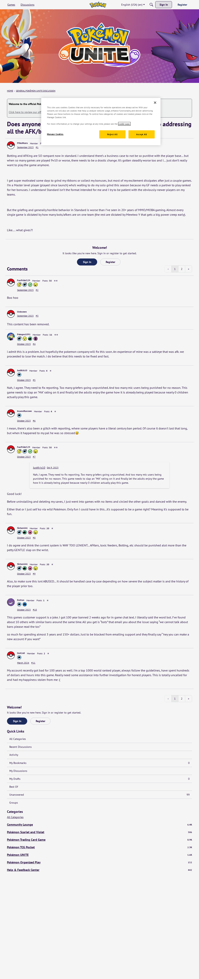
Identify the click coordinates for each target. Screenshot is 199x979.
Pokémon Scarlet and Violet (99, 832)
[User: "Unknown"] (11, 314)
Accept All (141, 134)
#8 (34, 537)
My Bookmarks (99, 763)
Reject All (112, 134)
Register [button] (110, 262)
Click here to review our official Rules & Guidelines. (39, 112)
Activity (13, 755)
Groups (13, 802)
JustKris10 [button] (22, 370)
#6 (34, 420)
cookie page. (124, 123)
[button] (11, 145)
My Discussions (18, 771)
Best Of (13, 786)
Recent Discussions (20, 747)
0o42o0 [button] (21, 653)
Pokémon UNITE (99, 855)
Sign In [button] (87, 262)
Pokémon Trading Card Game (99, 840)
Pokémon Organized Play (99, 862)
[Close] (155, 102)
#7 (34, 456)
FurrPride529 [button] (23, 280)
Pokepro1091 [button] (24, 334)
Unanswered (99, 794)
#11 (33, 662)
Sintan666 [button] (22, 527)
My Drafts (99, 779)
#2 (37, 290)
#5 (34, 380)
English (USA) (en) (131, 4)
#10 (35, 609)
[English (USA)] (97, 5)
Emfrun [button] (20, 600)
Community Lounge (99, 824)
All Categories (17, 739)
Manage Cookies (55, 134)
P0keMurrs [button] (22, 143)
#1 (37, 147)
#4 (34, 344)
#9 (34, 573)
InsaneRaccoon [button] (24, 411)
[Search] (151, 4)
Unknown (22, 311)
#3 (37, 315)
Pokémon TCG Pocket (99, 847)
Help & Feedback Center (99, 870)
